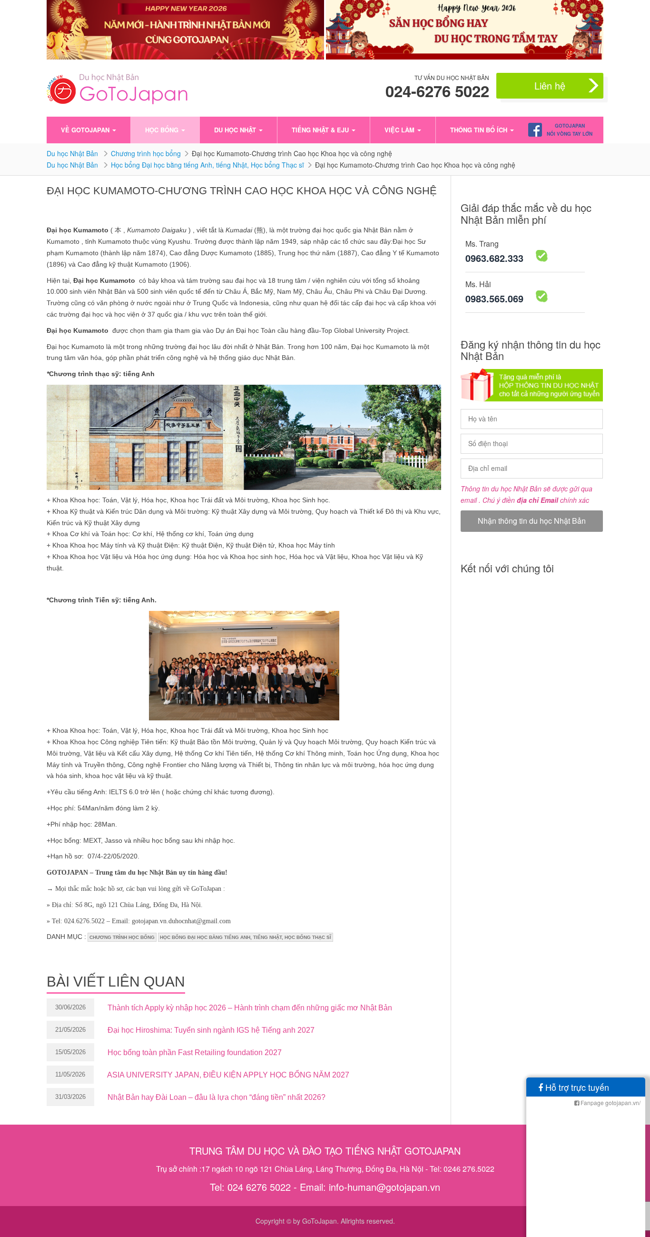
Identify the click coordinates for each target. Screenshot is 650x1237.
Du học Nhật (236, 129)
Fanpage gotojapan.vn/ (609, 1102)
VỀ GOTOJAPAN (86, 129)
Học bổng (162, 129)
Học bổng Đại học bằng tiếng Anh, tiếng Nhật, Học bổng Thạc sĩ (207, 165)
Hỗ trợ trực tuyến (576, 1087)
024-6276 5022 (437, 91)
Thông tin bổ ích (479, 129)
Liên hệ (549, 85)
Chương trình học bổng (146, 153)
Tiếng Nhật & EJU (321, 129)
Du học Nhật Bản (73, 153)
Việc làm (400, 129)
